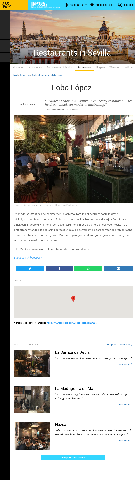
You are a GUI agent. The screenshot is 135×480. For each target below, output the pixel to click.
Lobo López (57, 75)
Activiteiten (35, 67)
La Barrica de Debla (72, 352)
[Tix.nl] (5, 5)
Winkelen (114, 67)
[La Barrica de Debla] (32, 363)
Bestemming (77, 4)
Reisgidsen (25, 75)
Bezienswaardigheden (59, 67)
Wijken (129, 67)
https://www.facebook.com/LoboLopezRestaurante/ (72, 323)
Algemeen (18, 67)
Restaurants (84, 67)
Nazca (60, 424)
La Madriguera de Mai (74, 388)
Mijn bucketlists (104, 4)
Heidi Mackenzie (27, 104)
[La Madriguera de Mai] (32, 399)
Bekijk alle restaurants (119, 344)
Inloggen (128, 4)
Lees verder (124, 364)
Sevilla (35, 75)
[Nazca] (32, 435)
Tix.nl (15, 75)
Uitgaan (100, 67)
